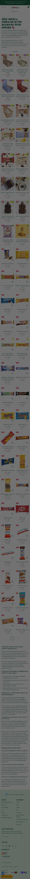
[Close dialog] (28, 430)
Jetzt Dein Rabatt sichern (19, 447)
